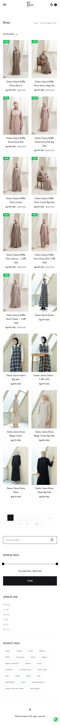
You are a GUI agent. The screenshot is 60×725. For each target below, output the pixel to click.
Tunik (23, 682)
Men (7, 676)
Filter (30, 581)
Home (36, 23)
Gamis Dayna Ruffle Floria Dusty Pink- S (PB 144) (44, 258)
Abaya (7, 651)
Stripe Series (9, 682)
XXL (4, 629)
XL (4, 624)
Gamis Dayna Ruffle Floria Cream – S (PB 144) (16, 319)
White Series (34, 689)
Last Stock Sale (25, 670)
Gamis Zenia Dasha (44, 315)
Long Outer (42, 670)
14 (27, 524)
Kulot (39, 664)
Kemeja (28, 664)
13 (19, 524)
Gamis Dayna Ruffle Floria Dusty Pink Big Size (44, 142)
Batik (31, 651)
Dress (7, 657)
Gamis (32, 657)
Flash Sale (20, 657)
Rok (38, 676)
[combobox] (10, 33)
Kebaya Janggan (12, 664)
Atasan (19, 651)
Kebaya (44, 657)
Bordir (42, 651)
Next (36, 524)
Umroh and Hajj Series (14, 689)
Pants (28, 676)
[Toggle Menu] (4, 4)
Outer (17, 676)
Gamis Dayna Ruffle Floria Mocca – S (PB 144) (16, 258)
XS (4, 604)
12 (50, 518)
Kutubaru (9, 670)
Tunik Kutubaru (38, 682)
